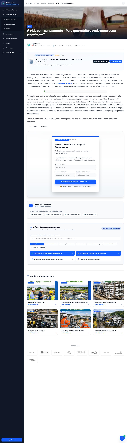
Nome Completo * (60, 164)
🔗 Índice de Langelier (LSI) (53, 214)
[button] (32, 353)
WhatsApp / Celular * (83, 171)
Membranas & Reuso (51, 244)
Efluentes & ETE (81, 244)
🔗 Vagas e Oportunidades (72, 214)
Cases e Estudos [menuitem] (9, 24)
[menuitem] (12, 10)
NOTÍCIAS (51, 3)
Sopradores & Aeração (94, 244)
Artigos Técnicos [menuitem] (9, 19)
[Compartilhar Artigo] (123, 3)
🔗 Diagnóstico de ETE (90, 214)
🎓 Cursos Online (116, 61)
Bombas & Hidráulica (110, 244)
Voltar (30, 3)
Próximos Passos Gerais (38, 247)
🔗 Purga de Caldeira (36, 214)
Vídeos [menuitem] (7, 28)
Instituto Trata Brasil (39, 127)
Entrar (13, 440)
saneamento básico (64, 83)
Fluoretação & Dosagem (67, 244)
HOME (37, 3)
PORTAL (43, 3)
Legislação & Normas (37, 244)
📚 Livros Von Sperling (100, 61)
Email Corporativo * (61, 171)
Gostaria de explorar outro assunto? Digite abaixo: (45, 235)
